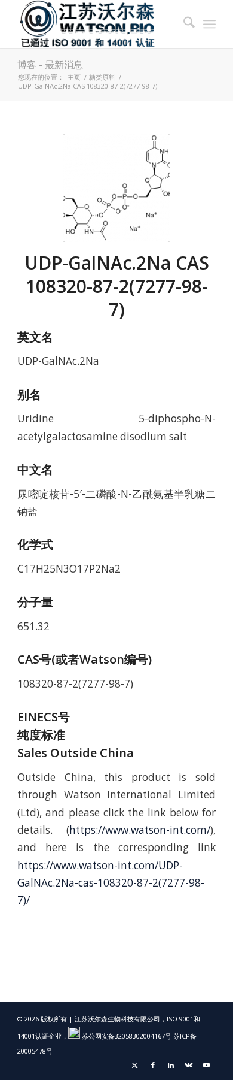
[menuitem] (183, 24)
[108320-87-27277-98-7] (116, 188)
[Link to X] (135, 1065)
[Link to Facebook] (153, 1065)
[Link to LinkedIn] (171, 1065)
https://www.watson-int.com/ (139, 830)
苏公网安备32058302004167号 (125, 1035)
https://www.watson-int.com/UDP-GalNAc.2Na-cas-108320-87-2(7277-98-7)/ (110, 882)
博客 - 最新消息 (50, 64)
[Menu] (209, 24)
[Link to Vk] (189, 1065)
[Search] (183, 24)
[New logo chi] (96, 24)
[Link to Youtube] (207, 1065)
